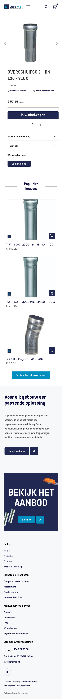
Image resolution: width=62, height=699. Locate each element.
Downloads (9, 617)
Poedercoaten (11, 592)
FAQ (6, 622)
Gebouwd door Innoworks (16, 693)
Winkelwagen (10, 628)
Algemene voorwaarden (16, 633)
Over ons (8, 561)
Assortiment (10, 586)
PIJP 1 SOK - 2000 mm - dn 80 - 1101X (30, 244)
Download (20, 163)
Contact (8, 612)
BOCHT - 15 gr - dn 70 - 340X (24, 359)
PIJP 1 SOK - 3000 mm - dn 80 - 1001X (30, 302)
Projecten (8, 556)
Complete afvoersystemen (17, 581)
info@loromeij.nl (12, 661)
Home (7, 550)
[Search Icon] (46, 7)
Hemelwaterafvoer (13, 597)
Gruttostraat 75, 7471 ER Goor (18, 656)
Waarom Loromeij (13, 566)
